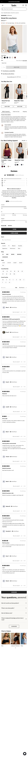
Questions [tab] (10, 226)
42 (2, 274)
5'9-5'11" (20, 262)
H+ (9, 282)
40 (22, 271)
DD (20, 279)
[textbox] (14, 240)
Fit (8, 245)
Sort (16, 287)
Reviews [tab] (3, 226)
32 (7, 271)
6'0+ (3, 265)
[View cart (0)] (26, 5)
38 (18, 271)
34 (10, 271)
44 (6, 274)
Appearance (4, 248)
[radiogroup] (14, 58)
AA (3, 279)
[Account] (23, 5)
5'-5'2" (3, 262)
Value (19, 248)
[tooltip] (20, 188)
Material (13, 245)
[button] (6, 15)
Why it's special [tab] (5, 111)
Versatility (20, 245)
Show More (14, 626)
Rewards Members (11, 77)
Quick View (7, 106)
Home (2, 12)
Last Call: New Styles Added (14, 1)
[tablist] (14, 111)
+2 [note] (23, 164)
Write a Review (16, 234)
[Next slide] (24, 93)
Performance (12, 248)
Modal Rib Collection (7, 12)
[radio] (2, 58)
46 (10, 274)
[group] (11, 39)
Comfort (4, 245)
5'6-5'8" (15, 262)
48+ (14, 274)
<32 (3, 271)
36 (14, 271)
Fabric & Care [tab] (16, 111)
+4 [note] (9, 166)
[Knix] (14, 5)
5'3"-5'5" (9, 262)
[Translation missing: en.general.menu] (2, 5)
